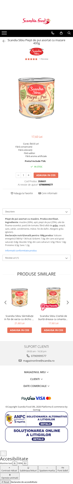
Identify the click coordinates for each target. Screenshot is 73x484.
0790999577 (38, 356)
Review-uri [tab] (12, 257)
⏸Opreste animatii (9, 476)
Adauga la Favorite (23, 193)
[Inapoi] (2, 41)
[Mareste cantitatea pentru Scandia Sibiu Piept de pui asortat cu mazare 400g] (28, 175)
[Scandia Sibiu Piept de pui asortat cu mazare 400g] (36, 98)
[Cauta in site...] (69, 33)
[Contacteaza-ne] (53, 33)
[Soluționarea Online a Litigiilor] (36, 434)
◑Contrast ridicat (9, 469)
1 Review (43, 58)
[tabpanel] (36, 98)
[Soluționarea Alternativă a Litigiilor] (36, 418)
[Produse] (5, 33)
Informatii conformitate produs (21, 250)
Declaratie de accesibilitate (24, 481)
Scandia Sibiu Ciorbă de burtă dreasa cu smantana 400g (53, 317)
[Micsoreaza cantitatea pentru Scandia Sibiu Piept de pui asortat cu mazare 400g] (18, 175)
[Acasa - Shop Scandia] (36, 21)
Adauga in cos (46, 175)
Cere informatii (49, 193)
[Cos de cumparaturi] (61, 33)
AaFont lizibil (63, 469)
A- (15, 463)
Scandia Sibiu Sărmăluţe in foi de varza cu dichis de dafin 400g (19, 317)
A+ (25, 463)
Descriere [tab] (10, 211)
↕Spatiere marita (47, 469)
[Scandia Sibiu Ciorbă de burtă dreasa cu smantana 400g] (53, 297)
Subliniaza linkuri (28, 469)
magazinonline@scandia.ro (38, 360)
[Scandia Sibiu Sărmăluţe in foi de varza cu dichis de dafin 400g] (19, 297)
